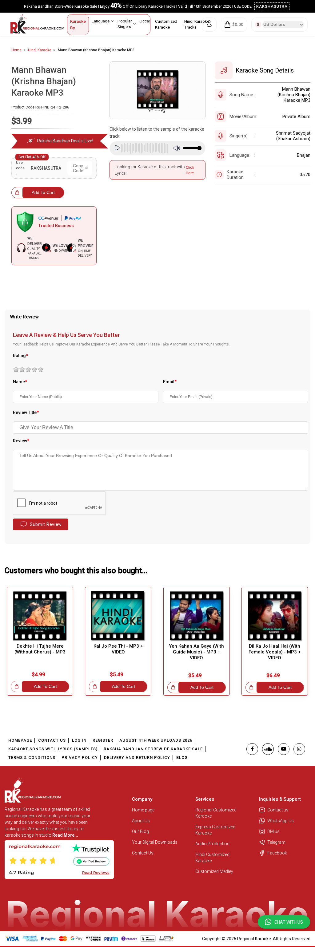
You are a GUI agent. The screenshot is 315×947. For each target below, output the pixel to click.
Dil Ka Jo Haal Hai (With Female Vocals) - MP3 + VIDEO (275, 652)
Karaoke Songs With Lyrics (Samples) (53, 749)
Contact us (278, 809)
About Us (141, 820)
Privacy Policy (80, 757)
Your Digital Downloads (154, 842)
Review (21, 440)
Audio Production (212, 843)
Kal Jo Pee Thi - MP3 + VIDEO (118, 649)
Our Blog (140, 831)
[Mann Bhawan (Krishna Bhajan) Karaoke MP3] (157, 90)
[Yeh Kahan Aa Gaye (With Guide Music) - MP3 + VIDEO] (196, 616)
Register (103, 740)
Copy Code (78, 168)
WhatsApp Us (280, 820)
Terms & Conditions (31, 757)
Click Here (190, 170)
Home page (143, 809)
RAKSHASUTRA (272, 6)
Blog (182, 757)
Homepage (20, 740)
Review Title (26, 412)
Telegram (276, 842)
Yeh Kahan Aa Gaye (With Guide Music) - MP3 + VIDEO (196, 652)
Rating (20, 355)
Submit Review (46, 524)
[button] (284, 922)
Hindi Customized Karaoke (212, 857)
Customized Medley (214, 871)
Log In (79, 740)
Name (20, 381)
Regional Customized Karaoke (216, 813)
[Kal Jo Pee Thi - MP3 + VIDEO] (118, 616)
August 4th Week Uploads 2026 (155, 740)
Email (170, 381)
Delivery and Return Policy (137, 757)
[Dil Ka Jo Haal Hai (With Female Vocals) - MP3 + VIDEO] (274, 616)
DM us (273, 831)
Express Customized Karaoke (215, 829)
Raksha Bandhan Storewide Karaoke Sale (153, 749)
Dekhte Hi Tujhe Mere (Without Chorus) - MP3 (40, 649)
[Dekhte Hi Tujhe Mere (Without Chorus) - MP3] (40, 616)
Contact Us (52, 740)
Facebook (277, 852)
